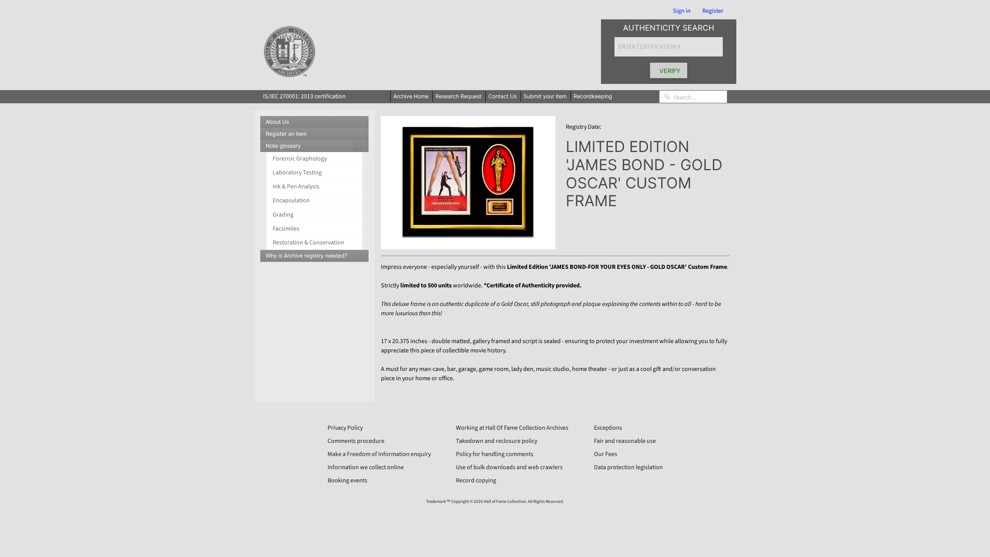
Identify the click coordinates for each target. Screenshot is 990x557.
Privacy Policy (345, 428)
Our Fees (605, 454)
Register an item (286, 133)
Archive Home (410, 96)
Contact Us (502, 96)
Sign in (682, 11)
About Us (277, 121)
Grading (283, 214)
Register (713, 11)
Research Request (458, 96)
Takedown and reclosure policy (496, 441)
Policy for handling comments (494, 454)
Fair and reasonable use (625, 441)
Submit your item (545, 96)
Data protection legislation (628, 467)
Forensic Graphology (300, 158)
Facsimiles (286, 228)
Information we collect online (366, 467)
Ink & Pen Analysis (296, 186)
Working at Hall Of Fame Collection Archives (512, 428)
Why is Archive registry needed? (306, 255)
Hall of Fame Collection (505, 501)
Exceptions (608, 428)
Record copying (476, 480)
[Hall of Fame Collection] (289, 52)
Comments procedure (356, 441)
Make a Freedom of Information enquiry (379, 454)
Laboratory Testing (297, 172)
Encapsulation (291, 200)
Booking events (347, 480)
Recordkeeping (593, 96)
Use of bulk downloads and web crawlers (509, 467)
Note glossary (317, 147)
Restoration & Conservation (308, 242)
